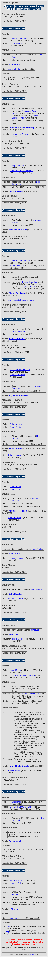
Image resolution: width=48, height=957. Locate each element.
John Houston (16, 424)
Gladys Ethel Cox (29, 282)
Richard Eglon (14, 918)
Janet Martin (15, 427)
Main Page (9, 6)
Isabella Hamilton (17, 375)
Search (33, 6)
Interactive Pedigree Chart (15, 28)
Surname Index (21, 6)
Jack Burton (14, 64)
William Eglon (16, 880)
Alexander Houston (18, 511)
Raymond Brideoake (18, 395)
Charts (40, 6)
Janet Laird (15, 489)
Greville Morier (14, 770)
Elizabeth (16, 894)
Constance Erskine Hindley (21, 127)
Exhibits (10, 9)
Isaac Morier (15, 670)
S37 (7, 931)
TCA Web (36, 9)
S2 (7, 78)
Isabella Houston (19, 331)
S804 (8, 926)
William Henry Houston (20, 370)
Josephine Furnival (20, 134)
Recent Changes (23, 9)
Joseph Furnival (17, 166)
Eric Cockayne (16, 191)
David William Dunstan (20, 38)
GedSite (31, 954)
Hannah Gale (16, 883)
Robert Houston (14, 455)
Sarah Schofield (17, 44)
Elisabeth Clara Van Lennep (22, 675)
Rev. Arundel (15, 841)
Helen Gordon (15, 449)
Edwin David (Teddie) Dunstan (21, 300)
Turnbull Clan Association (28, 946)
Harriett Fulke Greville (31, 694)
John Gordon (15, 487)
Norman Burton (14, 69)
